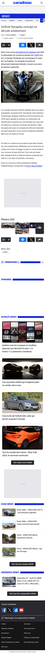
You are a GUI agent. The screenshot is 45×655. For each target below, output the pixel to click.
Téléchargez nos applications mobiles (19, 618)
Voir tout (39, 228)
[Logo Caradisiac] (22, 5)
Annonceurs (27, 624)
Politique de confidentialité (31, 637)
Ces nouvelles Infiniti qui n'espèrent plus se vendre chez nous (20, 383)
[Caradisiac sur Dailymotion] (15, 610)
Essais (20, 20)
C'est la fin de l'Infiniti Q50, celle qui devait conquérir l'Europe (18, 417)
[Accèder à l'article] (22, 332)
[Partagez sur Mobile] (40, 44)
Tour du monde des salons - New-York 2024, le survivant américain (19, 454)
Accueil (3, 20)
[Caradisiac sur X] (10, 610)
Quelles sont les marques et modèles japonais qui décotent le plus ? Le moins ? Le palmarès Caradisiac (19, 348)
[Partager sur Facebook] (23, 44)
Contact (3, 624)
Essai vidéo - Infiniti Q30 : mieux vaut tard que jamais (28, 522)
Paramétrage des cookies (31, 642)
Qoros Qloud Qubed (34, 166)
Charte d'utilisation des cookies (10, 642)
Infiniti (6, 16)
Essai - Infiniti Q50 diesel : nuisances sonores (27, 536)
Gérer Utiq (4, 647)
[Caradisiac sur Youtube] (21, 610)
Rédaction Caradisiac (7, 628)
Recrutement (5, 633)
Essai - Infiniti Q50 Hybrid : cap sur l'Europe (29, 550)
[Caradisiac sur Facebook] (4, 610)
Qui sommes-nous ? (29, 628)
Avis (37, 20)
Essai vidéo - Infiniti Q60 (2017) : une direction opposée (30, 511)
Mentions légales (6, 637)
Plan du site (27, 633)
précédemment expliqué (26, 52)
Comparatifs (29, 20)
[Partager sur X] (31, 44)
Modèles (12, 20)
